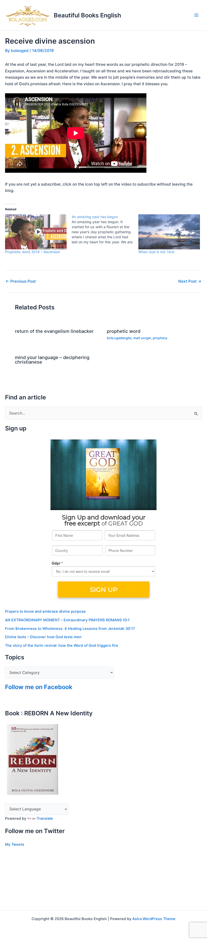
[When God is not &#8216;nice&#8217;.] (169, 231)
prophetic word (123, 331)
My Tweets (14, 844)
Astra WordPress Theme (153, 919)
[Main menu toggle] (196, 15)
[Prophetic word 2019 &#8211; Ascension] (36, 231)
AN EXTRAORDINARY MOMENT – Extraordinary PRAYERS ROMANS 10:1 (67, 620)
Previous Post (21, 281)
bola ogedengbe (119, 338)
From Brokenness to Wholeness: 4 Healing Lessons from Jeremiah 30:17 (70, 628)
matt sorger (142, 338)
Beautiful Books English (87, 15)
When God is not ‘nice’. (156, 252)
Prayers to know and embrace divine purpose (45, 611)
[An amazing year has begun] (105, 229)
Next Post (189, 281)
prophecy (160, 338)
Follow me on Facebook (38, 687)
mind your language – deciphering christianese (52, 360)
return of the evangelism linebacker (54, 331)
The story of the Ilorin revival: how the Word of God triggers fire (61, 645)
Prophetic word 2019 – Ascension (32, 252)
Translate (45, 818)
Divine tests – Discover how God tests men (43, 637)
